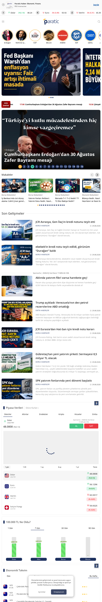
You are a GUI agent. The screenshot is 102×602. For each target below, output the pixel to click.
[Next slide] (97, 175)
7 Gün (37, 528)
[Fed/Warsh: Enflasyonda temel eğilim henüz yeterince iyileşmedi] (41, 72)
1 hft (24, 467)
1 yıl (77, 467)
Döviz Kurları (32, 407)
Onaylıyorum (59, 592)
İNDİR (96, 5)
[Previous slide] (92, 175)
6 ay (59, 467)
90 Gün (92, 528)
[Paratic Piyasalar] (96, 403)
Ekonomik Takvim (16, 570)
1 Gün (10, 528)
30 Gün (64, 528)
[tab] (49, 97)
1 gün (7, 467)
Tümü (95, 467)
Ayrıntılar (41, 592)
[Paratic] (51, 21)
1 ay (42, 467)
